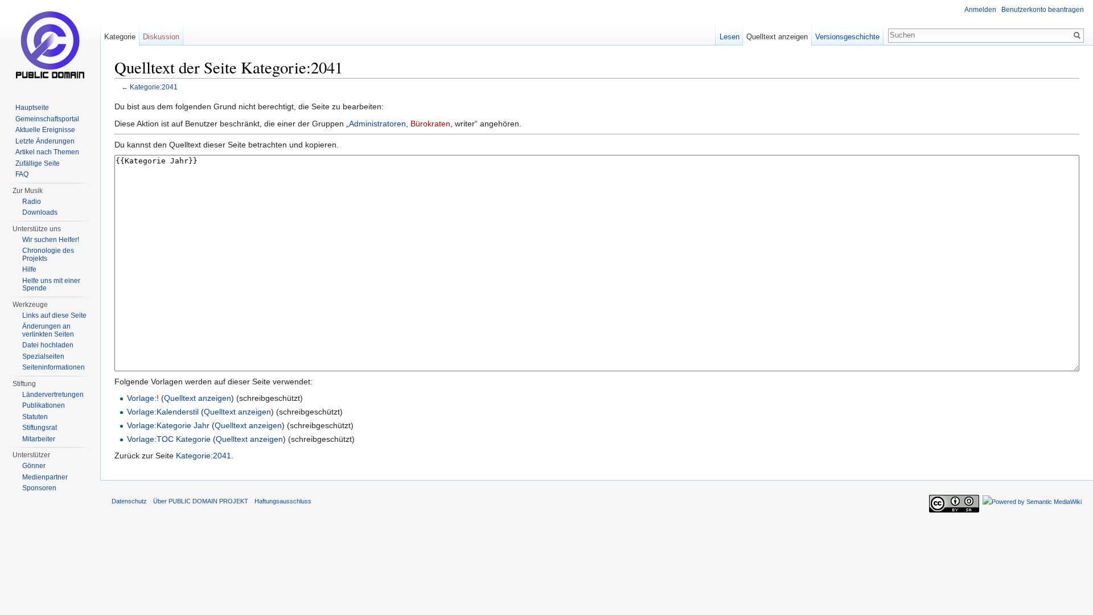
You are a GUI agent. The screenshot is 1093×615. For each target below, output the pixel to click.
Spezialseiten (43, 356)
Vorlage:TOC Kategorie (169, 439)
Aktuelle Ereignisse (45, 130)
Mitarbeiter (38, 439)
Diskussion (161, 36)
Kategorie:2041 (154, 87)
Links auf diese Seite (54, 315)
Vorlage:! (143, 398)
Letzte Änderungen (45, 141)
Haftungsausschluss (282, 501)
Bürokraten (430, 123)
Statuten (35, 417)
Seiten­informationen (53, 367)
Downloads (39, 212)
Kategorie (119, 36)
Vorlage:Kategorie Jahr (168, 425)
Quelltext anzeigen (197, 398)
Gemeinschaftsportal (47, 119)
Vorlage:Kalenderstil (163, 411)
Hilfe (29, 269)
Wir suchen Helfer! (50, 240)
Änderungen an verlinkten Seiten (48, 330)
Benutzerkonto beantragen (1042, 10)
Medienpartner (45, 477)
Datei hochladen (47, 345)
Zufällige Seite (37, 163)
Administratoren (377, 123)
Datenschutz (129, 501)
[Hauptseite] (50, 45)
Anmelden (980, 10)
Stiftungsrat (39, 428)
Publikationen (43, 405)
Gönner (34, 466)
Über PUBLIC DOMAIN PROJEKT (200, 501)
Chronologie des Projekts (48, 255)
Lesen (729, 36)
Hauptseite (32, 108)
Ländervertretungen (53, 395)
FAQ (21, 174)
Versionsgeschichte (847, 36)
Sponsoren (39, 488)
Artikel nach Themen (47, 152)
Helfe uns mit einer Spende (51, 285)
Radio (31, 202)
